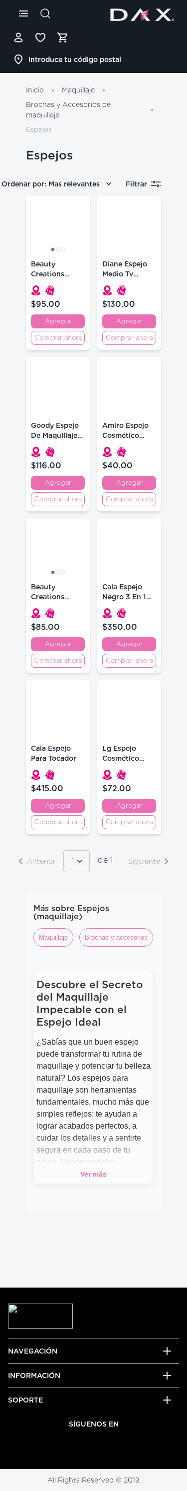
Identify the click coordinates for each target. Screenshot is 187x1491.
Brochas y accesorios (116, 937)
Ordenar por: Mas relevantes (50, 184)
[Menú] (23, 13)
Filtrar (136, 184)
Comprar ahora (58, 337)
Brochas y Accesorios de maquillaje (68, 109)
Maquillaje (78, 90)
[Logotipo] (142, 14)
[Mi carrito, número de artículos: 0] (62, 37)
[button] (36, 290)
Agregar (58, 321)
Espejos (39, 129)
